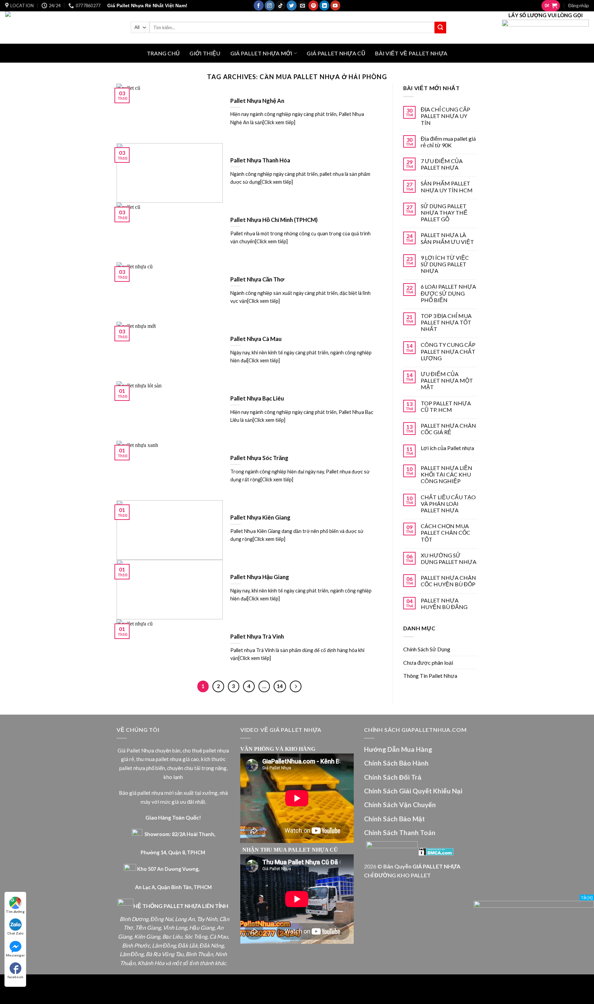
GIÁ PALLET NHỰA (436, 866)
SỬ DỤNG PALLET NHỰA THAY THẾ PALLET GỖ (444, 212)
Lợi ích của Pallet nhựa (447, 448)
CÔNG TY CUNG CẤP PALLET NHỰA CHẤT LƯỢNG (448, 351)
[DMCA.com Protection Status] (436, 850)
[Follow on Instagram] (270, 5)
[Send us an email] (302, 5)
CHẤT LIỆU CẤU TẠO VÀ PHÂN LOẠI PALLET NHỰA (448, 503)
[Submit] (440, 27)
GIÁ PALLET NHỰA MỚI (261, 53)
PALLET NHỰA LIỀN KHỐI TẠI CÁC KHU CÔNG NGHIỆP (446, 474)
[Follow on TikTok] (281, 5)
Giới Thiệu (204, 53)
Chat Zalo (15, 933)
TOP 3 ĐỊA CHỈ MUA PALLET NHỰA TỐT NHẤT (446, 322)
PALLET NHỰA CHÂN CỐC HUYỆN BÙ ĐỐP (448, 580)
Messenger (15, 955)
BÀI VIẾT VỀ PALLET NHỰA (411, 53)
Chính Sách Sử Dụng (426, 649)
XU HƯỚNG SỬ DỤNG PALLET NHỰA (448, 558)
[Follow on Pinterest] (313, 5)
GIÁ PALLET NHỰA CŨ (336, 53)
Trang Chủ (163, 53)
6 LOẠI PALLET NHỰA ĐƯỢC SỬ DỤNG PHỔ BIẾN (448, 293)
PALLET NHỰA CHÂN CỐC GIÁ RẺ (448, 428)
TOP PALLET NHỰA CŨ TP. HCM (446, 406)
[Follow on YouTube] (335, 5)
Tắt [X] (587, 897)
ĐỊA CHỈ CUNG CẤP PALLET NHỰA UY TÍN (445, 116)
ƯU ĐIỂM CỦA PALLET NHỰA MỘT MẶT (447, 380)
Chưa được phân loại (428, 662)
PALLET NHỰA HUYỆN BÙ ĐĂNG (444, 603)
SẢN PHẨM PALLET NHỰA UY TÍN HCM (447, 186)
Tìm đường (15, 911)
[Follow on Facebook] (259, 5)
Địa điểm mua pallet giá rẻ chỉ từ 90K (448, 141)
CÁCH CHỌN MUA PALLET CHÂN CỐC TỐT (445, 532)
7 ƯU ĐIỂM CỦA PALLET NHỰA (442, 164)
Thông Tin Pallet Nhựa (430, 675)
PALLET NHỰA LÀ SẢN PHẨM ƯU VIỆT (447, 238)
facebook (15, 977)
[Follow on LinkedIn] (324, 5)
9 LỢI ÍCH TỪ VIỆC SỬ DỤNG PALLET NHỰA (445, 264)
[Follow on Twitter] (292, 5)
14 (280, 686)
